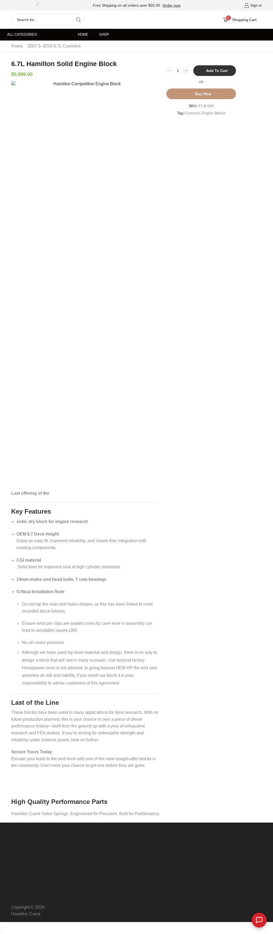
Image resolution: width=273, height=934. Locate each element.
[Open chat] (259, 920)
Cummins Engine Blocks (205, 113)
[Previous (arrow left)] (0, 932)
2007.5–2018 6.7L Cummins (54, 46)
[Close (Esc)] (0, 926)
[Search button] (78, 19)
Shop (104, 35)
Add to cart (217, 71)
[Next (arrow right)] (2, 932)
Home (83, 35)
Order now (171, 5)
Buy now (203, 94)
